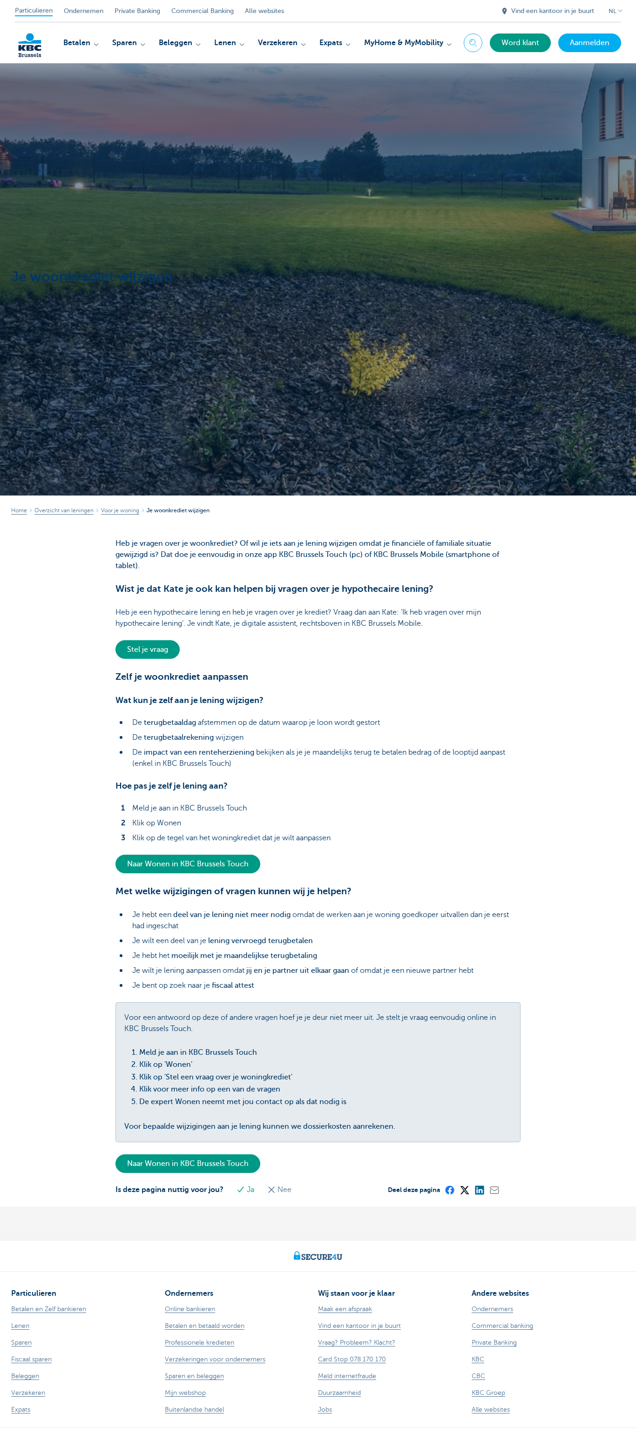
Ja (250, 1189)
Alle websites (264, 10)
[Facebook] (449, 1189)
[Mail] (494, 1189)
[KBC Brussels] (30, 42)
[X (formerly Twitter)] (464, 1189)
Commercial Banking (202, 10)
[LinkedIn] (479, 1189)
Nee (283, 1189)
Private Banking (137, 10)
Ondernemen (83, 10)
